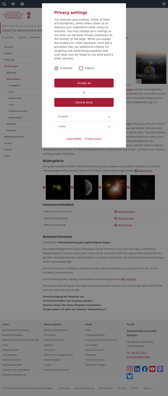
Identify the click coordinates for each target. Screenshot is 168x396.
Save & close (84, 102)
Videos (89, 68)
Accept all (84, 83)
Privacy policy (93, 138)
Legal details (74, 138)
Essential (66, 68)
